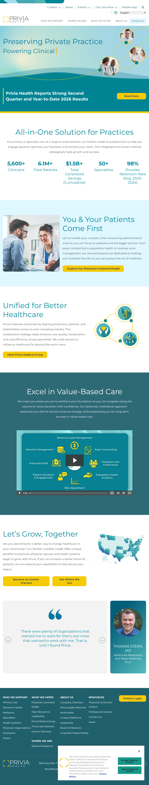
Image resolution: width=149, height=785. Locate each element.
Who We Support (52, 20)
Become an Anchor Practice (26, 581)
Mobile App (129, 7)
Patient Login (132, 698)
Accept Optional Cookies (129, 761)
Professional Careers (100, 712)
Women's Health (12, 707)
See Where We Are (69, 581)
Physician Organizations (17, 728)
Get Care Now (104, 7)
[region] (101, 762)
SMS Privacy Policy (47, 763)
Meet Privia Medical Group (25, 354)
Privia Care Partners (43, 726)
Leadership (66, 722)
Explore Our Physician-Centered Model (93, 268)
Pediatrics (8, 712)
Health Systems (12, 722)
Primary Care (10, 702)
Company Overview (71, 702)
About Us (121, 20)
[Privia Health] (16, 19)
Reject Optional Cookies (130, 770)
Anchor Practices (41, 731)
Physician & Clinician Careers (100, 704)
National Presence (42, 746)
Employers (9, 733)
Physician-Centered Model (43, 704)
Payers (7, 738)
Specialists (9, 717)
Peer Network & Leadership (41, 714)
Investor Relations (70, 717)
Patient (82, 7)
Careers (52, 7)
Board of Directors (70, 728)
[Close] (139, 751)
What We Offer (101, 20)
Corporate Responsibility (74, 733)
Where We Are (77, 20)
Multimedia (67, 712)
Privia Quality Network (73, 707)
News (69, 7)
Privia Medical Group (43, 721)
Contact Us (138, 20)
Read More (131, 96)
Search (141, 7)
